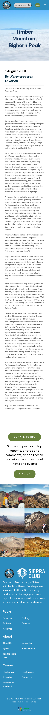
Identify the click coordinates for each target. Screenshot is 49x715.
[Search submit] (29, 5)
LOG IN (38, 5)
